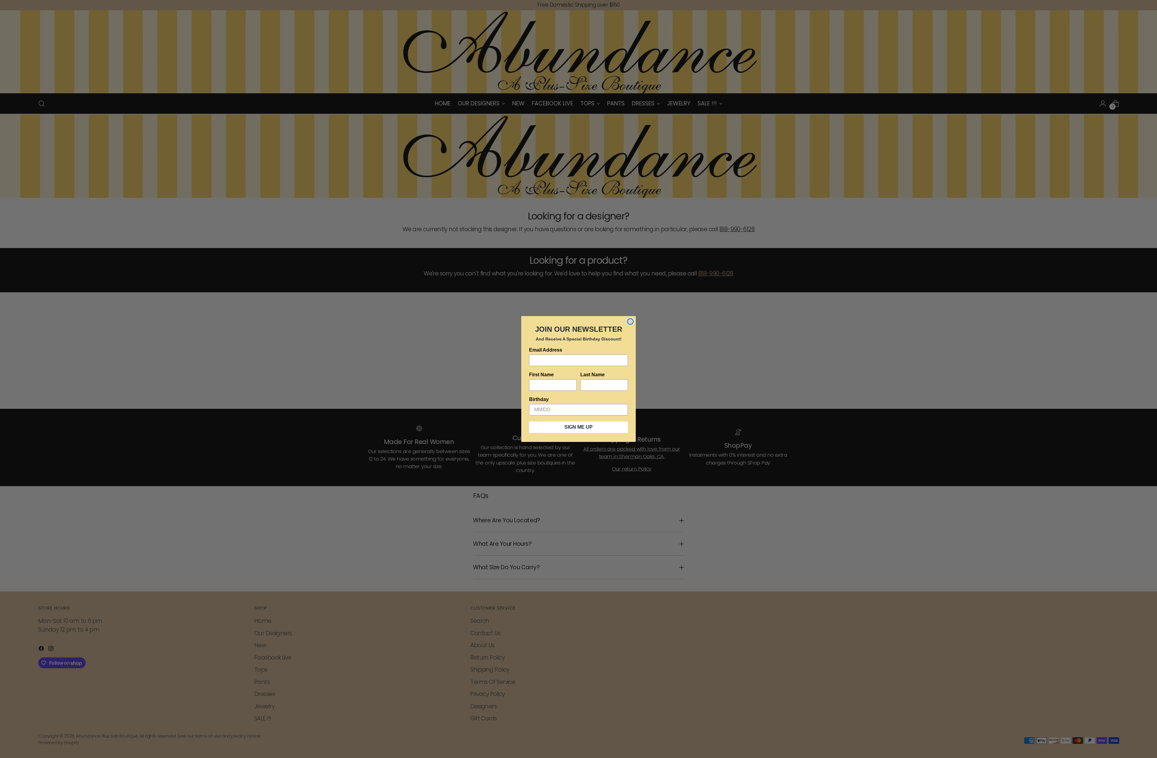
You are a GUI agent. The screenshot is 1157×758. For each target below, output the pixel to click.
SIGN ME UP (578, 427)
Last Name (592, 374)
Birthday (539, 399)
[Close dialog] (630, 321)
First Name (541, 374)
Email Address (545, 350)
